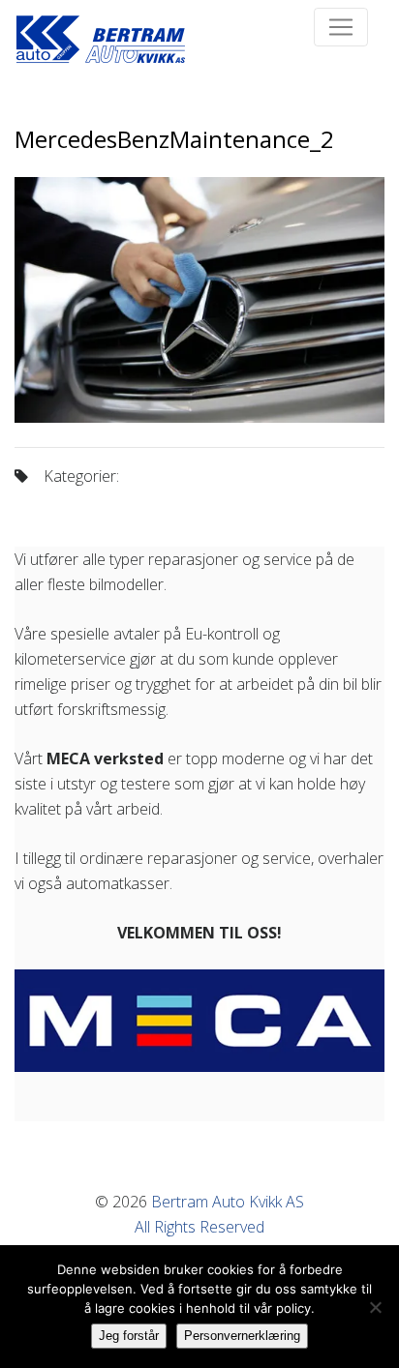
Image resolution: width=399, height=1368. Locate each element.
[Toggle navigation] (341, 27)
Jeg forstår (129, 1335)
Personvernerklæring (242, 1335)
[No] (374, 1307)
